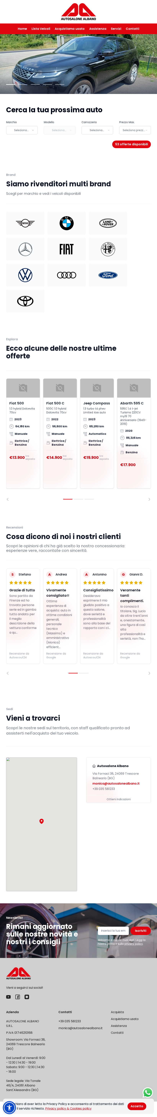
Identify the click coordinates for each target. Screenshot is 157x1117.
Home (22, 29)
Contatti (132, 29)
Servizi (116, 29)
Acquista (117, 1012)
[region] (78, 439)
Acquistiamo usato (70, 29)
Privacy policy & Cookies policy (68, 1108)
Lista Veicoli (41, 29)
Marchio (11, 122)
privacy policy (133, 944)
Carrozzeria (89, 122)
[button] (41, 821)
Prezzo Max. (127, 122)
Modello (49, 122)
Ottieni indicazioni (119, 799)
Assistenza (97, 29)
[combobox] (22, 130)
